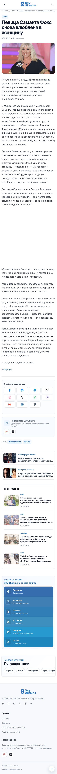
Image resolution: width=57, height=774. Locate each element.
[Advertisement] (28, 238)
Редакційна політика (11, 732)
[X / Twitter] (21, 704)
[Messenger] (22, 390)
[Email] (22, 404)
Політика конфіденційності (13, 727)
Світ (13, 11)
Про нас (5, 719)
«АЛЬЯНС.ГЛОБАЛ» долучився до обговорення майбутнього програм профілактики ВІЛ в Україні (36, 540)
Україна (23, 533)
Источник (7, 369)
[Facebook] (9, 390)
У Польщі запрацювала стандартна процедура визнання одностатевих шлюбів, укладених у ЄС (36, 501)
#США (27, 441)
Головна (5, 11)
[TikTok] (32, 704)
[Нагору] (52, 769)
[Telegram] (35, 390)
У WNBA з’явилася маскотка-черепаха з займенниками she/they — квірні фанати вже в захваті (34, 559)
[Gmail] (9, 404)
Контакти (6, 723)
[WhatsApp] (35, 397)
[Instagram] (9, 397)
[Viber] (47, 397)
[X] (47, 390)
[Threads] (22, 397)
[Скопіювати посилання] (35, 404)
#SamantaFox (15, 441)
